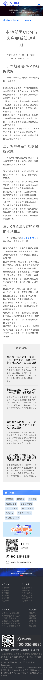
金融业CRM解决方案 (10, 621)
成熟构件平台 (27, 596)
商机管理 (5, 596)
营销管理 (21, 499)
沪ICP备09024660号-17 (18, 659)
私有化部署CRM (28, 238)
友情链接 (25, 650)
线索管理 (9, 499)
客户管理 (5, 593)
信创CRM (9, 513)
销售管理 (5, 598)
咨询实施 (33, 613)
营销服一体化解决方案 (11, 618)
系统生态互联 (27, 593)
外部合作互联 (27, 588)
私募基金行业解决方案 (11, 623)
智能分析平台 (27, 598)
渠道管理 (26, 654)
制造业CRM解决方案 (10, 613)
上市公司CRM (11, 508)
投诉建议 (33, 626)
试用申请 (33, 621)
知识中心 (17, 20)
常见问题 (33, 618)
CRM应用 (28, 20)
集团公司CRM (27, 508)
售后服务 (33, 616)
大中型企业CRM (24, 513)
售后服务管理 (26, 504)
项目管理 (17, 654)
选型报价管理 (11, 504)
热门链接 (5, 650)
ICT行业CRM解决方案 (11, 626)
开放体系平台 (27, 601)
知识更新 (15, 650)
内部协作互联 (27, 590)
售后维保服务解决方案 (11, 616)
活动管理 (5, 588)
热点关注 (35, 650)
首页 (8, 20)
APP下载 (33, 623)
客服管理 (5, 601)
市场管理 (32, 499)
